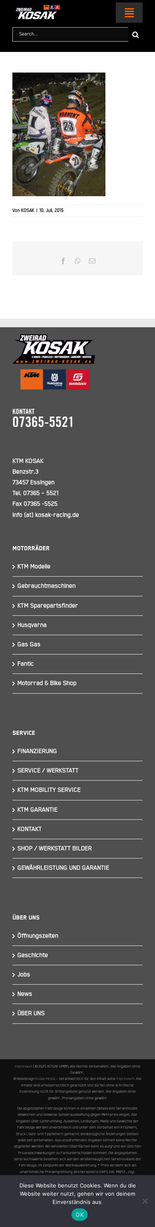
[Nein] (145, 1201)
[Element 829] (36, 8)
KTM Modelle (33, 566)
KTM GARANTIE (37, 809)
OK (79, 1214)
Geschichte (32, 955)
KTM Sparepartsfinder (47, 605)
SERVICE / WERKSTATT (48, 770)
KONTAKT (29, 829)
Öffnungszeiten (37, 935)
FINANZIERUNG (37, 751)
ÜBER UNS (31, 1013)
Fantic (25, 663)
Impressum (24, 1066)
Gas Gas (29, 644)
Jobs (23, 974)
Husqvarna (32, 625)
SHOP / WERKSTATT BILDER (54, 848)
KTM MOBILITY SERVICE (49, 789)
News (24, 993)
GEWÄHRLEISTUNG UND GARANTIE (63, 867)
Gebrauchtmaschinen (46, 585)
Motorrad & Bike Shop (46, 683)
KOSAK (27, 210)
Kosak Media (45, 1079)
